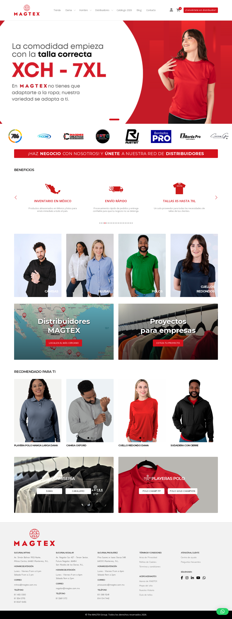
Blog (139, 10)
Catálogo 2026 (124, 10)
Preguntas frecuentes (191, 562)
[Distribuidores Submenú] (112, 10)
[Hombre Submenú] (90, 10)
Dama (68, 10)
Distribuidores (102, 10)
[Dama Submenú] (74, 10)
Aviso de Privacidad (148, 557)
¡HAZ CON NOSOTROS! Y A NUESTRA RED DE (116, 153)
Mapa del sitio (146, 585)
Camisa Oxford (76, 445)
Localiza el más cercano (64, 343)
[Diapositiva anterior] (16, 197)
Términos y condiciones (149, 566)
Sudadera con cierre (184, 445)
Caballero (78, 491)
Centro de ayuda (189, 557)
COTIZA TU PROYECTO (168, 343)
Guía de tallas (145, 595)
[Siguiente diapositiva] (216, 197)
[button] (222, 611)
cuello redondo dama (133, 445)
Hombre (83, 10)
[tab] (107, 119)
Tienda (57, 10)
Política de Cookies (147, 562)
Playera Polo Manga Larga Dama (36, 445)
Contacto (151, 10)
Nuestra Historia (146, 590)
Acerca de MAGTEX (148, 581)
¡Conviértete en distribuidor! (200, 10)
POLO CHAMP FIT (152, 491)
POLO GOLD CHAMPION (182, 491)
